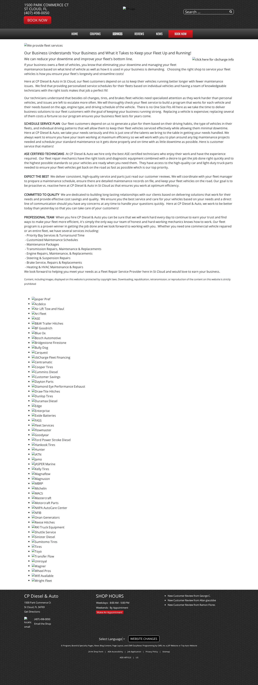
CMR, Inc (161, 645)
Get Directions (32, 611)
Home (74, 34)
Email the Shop (42, 623)
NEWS (159, 34)
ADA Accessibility (115, 651)
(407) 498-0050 (36, 12)
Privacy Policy (152, 651)
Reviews (139, 34)
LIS (137, 657)
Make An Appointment (109, 612)
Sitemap (166, 651)
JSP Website (173, 645)
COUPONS (95, 34)
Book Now (37, 20)
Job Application (134, 651)
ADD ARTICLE (125, 657)
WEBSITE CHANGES (143, 639)
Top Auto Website (189, 645)
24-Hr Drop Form (95, 651)
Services (117, 34)
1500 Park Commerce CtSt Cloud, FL (46, 6)
